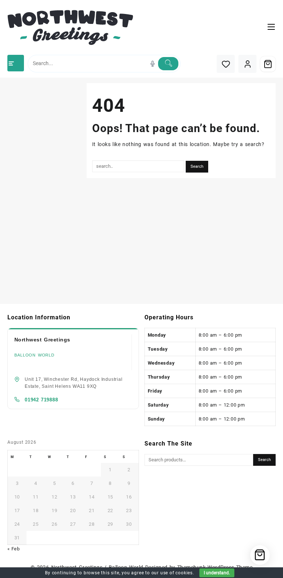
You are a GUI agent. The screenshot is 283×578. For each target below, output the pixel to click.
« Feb (13, 549)
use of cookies (176, 572)
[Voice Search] (153, 64)
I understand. (217, 572)
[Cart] (267, 64)
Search (264, 459)
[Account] (247, 64)
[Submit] (168, 63)
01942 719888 (41, 400)
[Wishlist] (226, 64)
